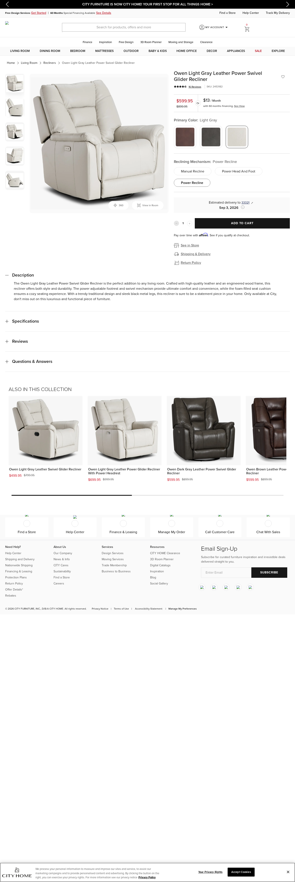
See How (239, 106)
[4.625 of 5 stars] (180, 86)
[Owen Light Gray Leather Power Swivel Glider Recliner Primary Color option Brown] (185, 137)
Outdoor (131, 51)
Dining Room (50, 51)
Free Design (126, 42)
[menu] (147, 51)
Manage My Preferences (182, 608)
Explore (278, 51)
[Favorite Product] (283, 76)
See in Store (190, 245)
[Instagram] (202, 587)
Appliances (236, 51)
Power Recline (192, 183)
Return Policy (191, 263)
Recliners (49, 63)
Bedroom (77, 51)
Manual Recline (192, 171)
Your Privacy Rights (210, 872)
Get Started (38, 13)
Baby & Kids (158, 51)
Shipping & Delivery (196, 254)
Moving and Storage (180, 42)
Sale (258, 51)
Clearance (206, 42)
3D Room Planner (151, 42)
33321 (245, 202)
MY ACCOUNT (217, 27)
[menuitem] (20, 51)
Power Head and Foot (238, 171)
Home (11, 63)
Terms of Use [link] (121, 608)
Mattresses (104, 51)
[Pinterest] (238, 587)
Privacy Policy (147, 877)
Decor (212, 51)
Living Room (20, 51)
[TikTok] (250, 587)
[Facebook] (214, 587)
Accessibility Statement (148, 608)
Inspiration (105, 42)
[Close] (288, 872)
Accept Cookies (241, 872)
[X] (226, 587)
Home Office (186, 51)
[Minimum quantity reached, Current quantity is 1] (176, 223)
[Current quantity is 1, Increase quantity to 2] (189, 223)
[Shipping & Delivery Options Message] (241, 207)
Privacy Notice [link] (100, 608)
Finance (87, 42)
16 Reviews (195, 86)
